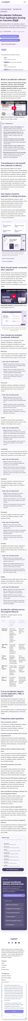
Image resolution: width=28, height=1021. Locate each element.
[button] (25, 2)
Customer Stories (5, 975)
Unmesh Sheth (7, 31)
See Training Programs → (13, 869)
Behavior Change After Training (13, 920)
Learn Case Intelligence (7, 261)
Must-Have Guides (6, 978)
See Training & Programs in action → (10, 40)
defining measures (14, 711)
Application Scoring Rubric (12, 904)
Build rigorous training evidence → (9, 36)
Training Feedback (10, 916)
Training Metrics (10, 924)
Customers (4, 965)
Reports (3, 980)
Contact (3, 967)
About (3, 963)
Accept (14, 1011)
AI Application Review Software (13, 908)
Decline (14, 1015)
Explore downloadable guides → (9, 44)
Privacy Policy (5, 969)
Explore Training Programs (8, 258)
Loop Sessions (5, 982)
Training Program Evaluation (13, 912)
